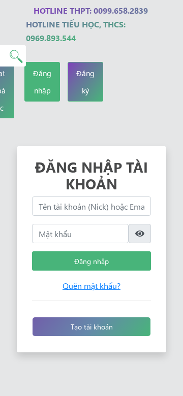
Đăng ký (85, 81)
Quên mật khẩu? (91, 285)
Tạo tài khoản (92, 326)
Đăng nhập (42, 81)
